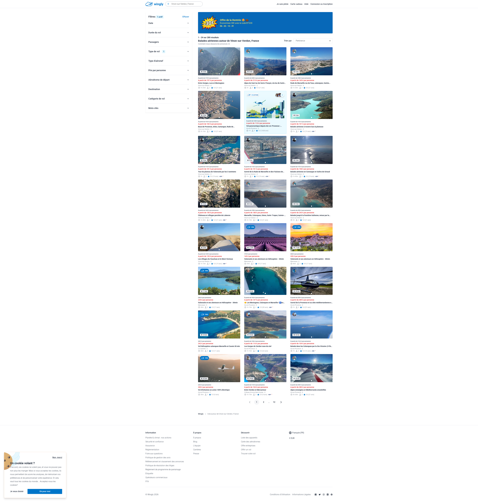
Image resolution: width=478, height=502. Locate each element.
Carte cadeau (296, 4)
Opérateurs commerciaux (156, 477)
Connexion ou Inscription (321, 4)
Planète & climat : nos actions (158, 437)
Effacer (185, 17)
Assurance (150, 445)
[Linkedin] (328, 495)
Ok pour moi (44, 491)
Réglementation (152, 449)
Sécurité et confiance (154, 441)
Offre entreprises (248, 445)
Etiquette (149, 473)
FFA (147, 481)
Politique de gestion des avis (157, 457)
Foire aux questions (154, 453)
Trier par (288, 41)
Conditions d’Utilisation (280, 494)
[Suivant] (281, 402)
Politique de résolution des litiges (159, 465)
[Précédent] (249, 402)
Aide (306, 4)
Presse (196, 453)
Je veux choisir (17, 491)
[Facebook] (316, 495)
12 (274, 402)
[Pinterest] (332, 495)
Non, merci (57, 457)
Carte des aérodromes (250, 441)
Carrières (197, 449)
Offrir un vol (246, 449)
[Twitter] (320, 495)
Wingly (200, 414)
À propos (197, 437)
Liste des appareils (249, 437)
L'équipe (196, 445)
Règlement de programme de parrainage (163, 469)
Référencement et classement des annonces (164, 461)
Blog (195, 441)
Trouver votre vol (248, 453)
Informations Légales (301, 494)
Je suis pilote (282, 4)
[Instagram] (324, 495)
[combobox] (184, 3)
